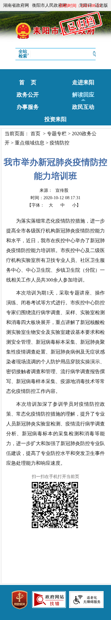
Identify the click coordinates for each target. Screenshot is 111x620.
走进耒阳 (83, 82)
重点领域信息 (29, 142)
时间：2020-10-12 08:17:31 (55, 197)
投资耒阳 (55, 119)
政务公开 (28, 95)
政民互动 (83, 107)
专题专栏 (57, 133)
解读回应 (83, 95)
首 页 (27, 82)
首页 (35, 133)
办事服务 (28, 107)
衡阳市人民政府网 (49, 5)
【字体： (54, 205)
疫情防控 (59, 142)
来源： (53, 190)
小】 (76, 205)
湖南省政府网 (16, 5)
